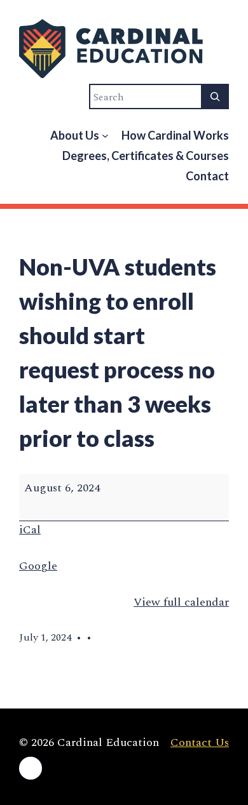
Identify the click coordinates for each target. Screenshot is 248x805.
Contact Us (199, 742)
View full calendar (181, 602)
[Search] (215, 96)
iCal (30, 529)
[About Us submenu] (105, 135)
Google (38, 566)
